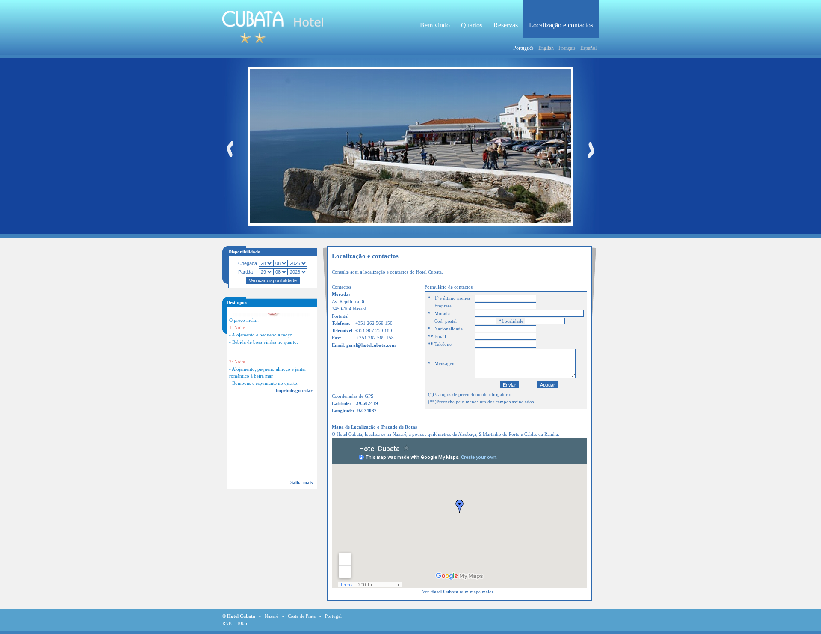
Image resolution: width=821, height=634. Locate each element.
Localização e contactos (561, 25)
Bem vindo (435, 25)
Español (588, 48)
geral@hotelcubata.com (371, 345)
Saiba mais (301, 482)
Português (523, 48)
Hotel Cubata (444, 591)
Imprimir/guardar (294, 382)
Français (567, 48)
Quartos (471, 25)
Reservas (505, 25)
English (546, 48)
